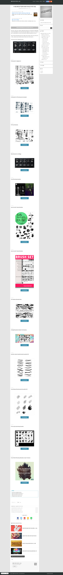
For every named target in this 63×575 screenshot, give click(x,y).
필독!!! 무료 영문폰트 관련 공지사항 (46, 22)
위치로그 (41, 1)
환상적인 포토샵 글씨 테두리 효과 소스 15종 (29, 543)
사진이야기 (44, 55)
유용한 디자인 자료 (46, 43)
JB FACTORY (51, 573)
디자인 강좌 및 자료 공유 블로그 (16, 564)
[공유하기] (14, 502)
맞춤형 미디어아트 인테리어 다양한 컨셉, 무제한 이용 (21, 13)
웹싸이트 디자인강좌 (45, 34)
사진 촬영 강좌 (45, 58)
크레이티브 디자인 (45, 45)
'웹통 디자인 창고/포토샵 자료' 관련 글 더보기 (17, 556)
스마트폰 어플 (45, 54)
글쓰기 (42, 72)
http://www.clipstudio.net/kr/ (16, 18)
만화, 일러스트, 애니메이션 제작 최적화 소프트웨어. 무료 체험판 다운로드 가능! (24, 21)
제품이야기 (44, 59)
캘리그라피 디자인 (45, 46)
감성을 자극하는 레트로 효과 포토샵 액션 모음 (29, 535)
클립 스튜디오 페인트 (15, 19)
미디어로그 (37, 1)
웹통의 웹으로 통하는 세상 (15, 1)
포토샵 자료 (17, 506)
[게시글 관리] (15, 502)
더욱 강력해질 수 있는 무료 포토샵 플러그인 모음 (16, 512)
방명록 (44, 1)
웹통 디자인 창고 (13, 506)
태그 (34, 1)
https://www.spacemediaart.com (16, 11)
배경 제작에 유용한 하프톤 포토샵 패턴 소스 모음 (30, 528)
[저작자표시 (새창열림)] (20, 502)
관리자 (42, 71)
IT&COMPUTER (45, 47)
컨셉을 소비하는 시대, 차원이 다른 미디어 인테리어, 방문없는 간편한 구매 (22, 15)
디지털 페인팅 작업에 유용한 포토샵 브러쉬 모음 (24, 6)
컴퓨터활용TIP (46, 51)
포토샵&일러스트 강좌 (46, 36)
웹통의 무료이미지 (46, 56)
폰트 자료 (45, 41)
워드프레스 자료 (46, 42)
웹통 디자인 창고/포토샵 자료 (23, 8)
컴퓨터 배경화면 (46, 50)
